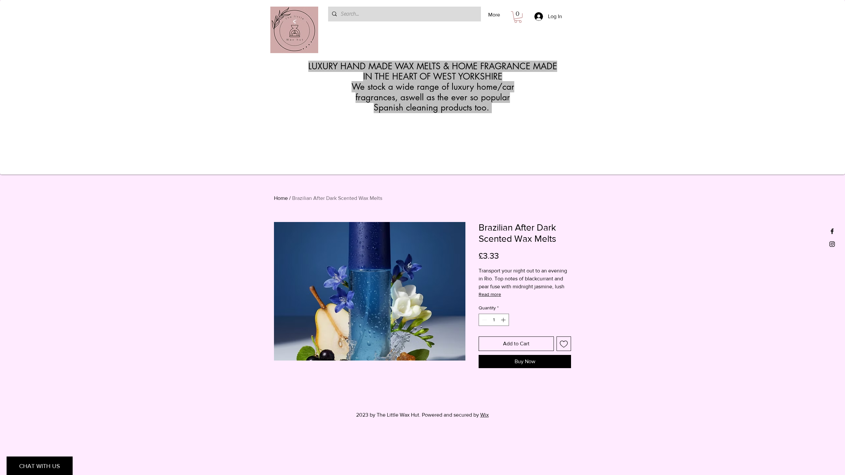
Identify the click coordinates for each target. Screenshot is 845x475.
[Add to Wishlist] (564, 343)
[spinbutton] (494, 320)
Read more (490, 294)
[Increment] (504, 320)
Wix (484, 415)
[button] (518, 17)
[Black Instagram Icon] (832, 244)
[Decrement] (484, 320)
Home (281, 198)
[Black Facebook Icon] (832, 231)
